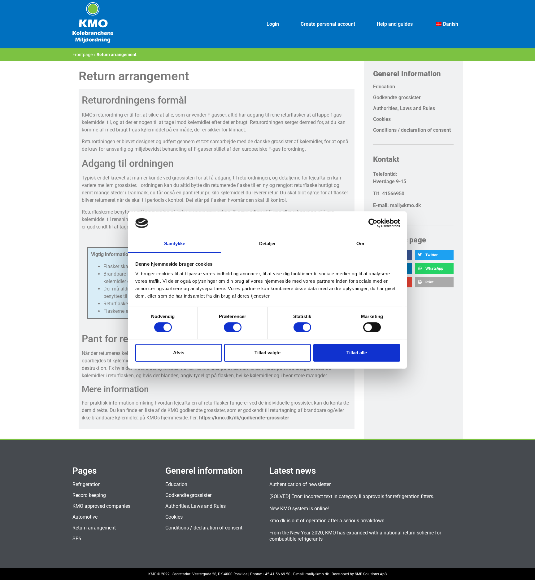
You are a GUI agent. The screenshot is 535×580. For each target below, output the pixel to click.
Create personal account (328, 24)
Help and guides (395, 24)
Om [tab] (360, 243)
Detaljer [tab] (267, 243)
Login (273, 24)
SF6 (76, 539)
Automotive (85, 517)
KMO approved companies (101, 506)
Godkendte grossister (397, 97)
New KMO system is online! (299, 508)
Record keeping (89, 495)
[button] (434, 255)
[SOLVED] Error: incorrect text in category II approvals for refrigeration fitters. (351, 496)
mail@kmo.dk (317, 574)
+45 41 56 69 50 (276, 574)
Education (384, 87)
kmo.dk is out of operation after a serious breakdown (327, 521)
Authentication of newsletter (300, 484)
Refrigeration (86, 484)
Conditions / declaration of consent (412, 130)
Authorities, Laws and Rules (404, 108)
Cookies (382, 119)
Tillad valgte (267, 352)
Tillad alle (356, 352)
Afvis (178, 352)
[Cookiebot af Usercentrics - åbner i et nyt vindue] (373, 223)
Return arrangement (94, 528)
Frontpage (82, 54)
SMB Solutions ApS (371, 574)
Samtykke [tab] (174, 243)
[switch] (232, 327)
